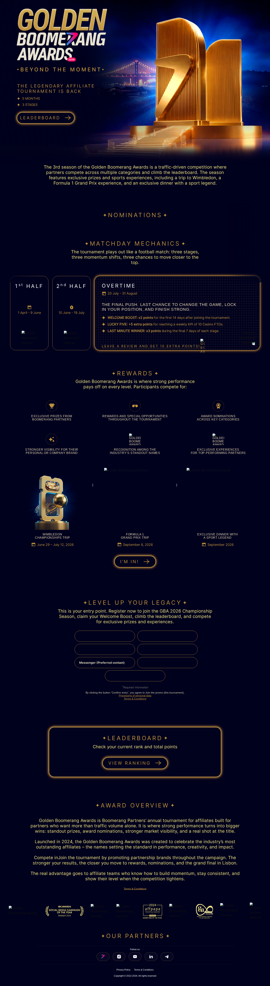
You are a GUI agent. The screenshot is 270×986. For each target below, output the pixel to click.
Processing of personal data (135, 695)
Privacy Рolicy (123, 970)
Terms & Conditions (135, 698)
